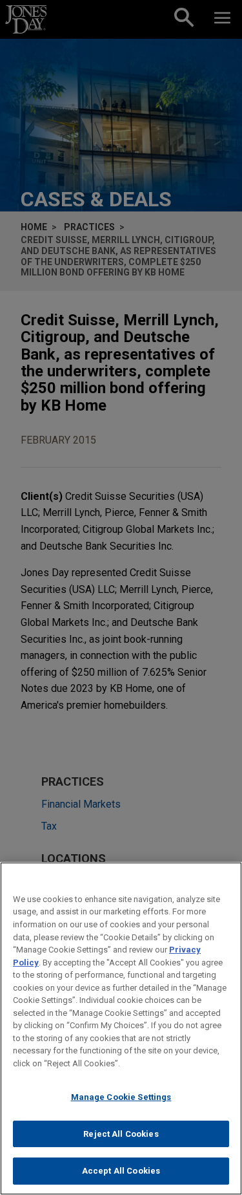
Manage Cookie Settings (121, 1097)
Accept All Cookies (121, 1171)
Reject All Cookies (120, 1134)
